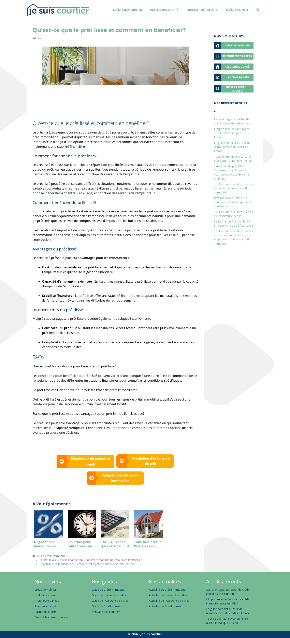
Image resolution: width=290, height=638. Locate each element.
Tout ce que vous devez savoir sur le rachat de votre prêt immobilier (233, 188)
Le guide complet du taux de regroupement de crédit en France (232, 147)
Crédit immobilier (127, 10)
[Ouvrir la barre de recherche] (257, 10)
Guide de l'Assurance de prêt (110, 601)
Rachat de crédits (203, 10)
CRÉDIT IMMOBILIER (237, 45)
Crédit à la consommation (51, 617)
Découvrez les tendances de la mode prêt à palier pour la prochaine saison (87, 564)
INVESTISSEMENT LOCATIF (237, 88)
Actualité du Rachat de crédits (168, 595)
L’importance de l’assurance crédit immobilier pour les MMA (231, 133)
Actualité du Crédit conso (165, 606)
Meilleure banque (48, 601)
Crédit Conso (237, 10)
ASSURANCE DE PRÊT (238, 66)
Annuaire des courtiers (106, 612)
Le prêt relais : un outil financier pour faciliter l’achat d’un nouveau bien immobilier (91, 560)
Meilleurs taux (46, 595)
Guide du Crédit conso (106, 606)
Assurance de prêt (165, 10)
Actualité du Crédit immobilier (167, 589)
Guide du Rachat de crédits (109, 595)
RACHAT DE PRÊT (238, 77)
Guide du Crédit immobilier (108, 589)
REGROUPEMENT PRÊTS (237, 56)
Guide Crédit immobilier (51, 556)
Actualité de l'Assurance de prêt (169, 601)
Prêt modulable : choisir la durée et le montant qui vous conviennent (232, 202)
